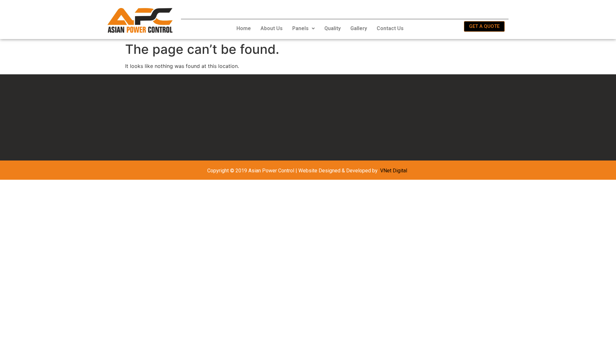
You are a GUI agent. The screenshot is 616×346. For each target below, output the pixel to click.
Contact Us (390, 28)
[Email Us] (415, 8)
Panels (300, 28)
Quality (332, 28)
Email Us (435, 9)
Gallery (358, 28)
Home (243, 28)
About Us (272, 28)
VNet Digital (393, 171)
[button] (303, 28)
